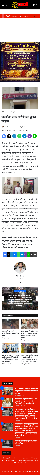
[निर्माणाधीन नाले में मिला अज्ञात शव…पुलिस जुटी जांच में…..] (7, 444)
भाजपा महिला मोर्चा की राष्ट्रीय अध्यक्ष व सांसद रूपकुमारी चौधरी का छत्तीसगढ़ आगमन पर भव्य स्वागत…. (26, 391)
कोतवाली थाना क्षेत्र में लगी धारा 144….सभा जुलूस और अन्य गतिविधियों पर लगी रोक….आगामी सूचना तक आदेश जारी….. (26, 401)
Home (5, 112)
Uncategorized (13, 112)
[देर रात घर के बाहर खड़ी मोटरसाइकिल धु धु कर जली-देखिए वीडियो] (10, 324)
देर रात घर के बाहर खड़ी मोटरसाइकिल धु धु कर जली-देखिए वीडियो (10, 333)
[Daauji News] (20, 4)
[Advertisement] (20, 30)
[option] (20, 298)
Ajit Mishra (7, 127)
